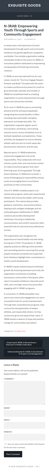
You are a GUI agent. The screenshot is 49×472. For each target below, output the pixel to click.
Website (8, 432)
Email (7, 420)
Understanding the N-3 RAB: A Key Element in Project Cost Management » (25, 353)
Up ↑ (38, 466)
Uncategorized (19, 331)
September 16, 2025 (13, 39)
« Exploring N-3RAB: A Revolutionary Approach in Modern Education (21, 343)
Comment (9, 379)
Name (7, 408)
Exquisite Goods (24, 5)
